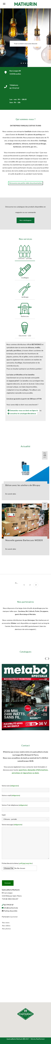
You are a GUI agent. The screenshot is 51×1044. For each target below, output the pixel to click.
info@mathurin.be (11, 907)
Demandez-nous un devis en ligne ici (23, 410)
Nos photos (6, 928)
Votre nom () (10, 785)
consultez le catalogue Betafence (22, 413)
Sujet (4, 814)
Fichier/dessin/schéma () (17, 863)
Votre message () (12, 824)
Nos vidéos (6, 925)
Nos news (5, 922)
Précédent (18, 582)
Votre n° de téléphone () (15, 804)
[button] (25, 1013)
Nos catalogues (25, 219)
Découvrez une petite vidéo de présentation (25, 182)
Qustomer (14, 916)
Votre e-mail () (11, 795)
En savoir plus (10, 493)
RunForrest (40, 1038)
